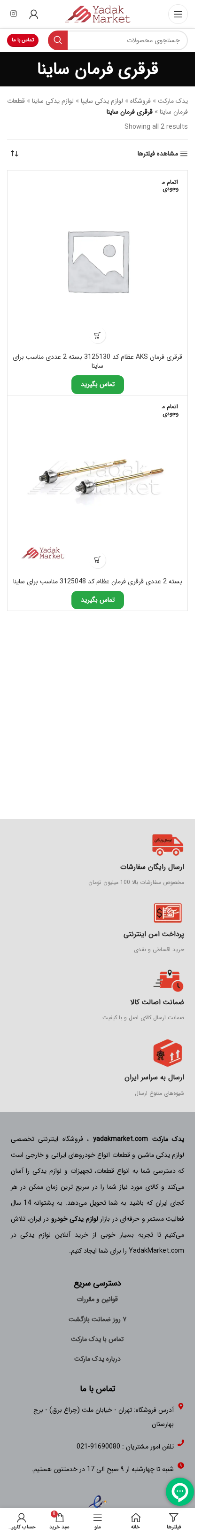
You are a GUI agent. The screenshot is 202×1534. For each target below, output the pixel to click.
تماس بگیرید (98, 384)
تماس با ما (23, 40)
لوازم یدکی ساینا (53, 101)
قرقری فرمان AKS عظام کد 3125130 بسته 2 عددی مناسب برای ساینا (97, 362)
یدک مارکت (173, 101)
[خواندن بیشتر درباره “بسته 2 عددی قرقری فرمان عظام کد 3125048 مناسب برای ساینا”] (97, 560)
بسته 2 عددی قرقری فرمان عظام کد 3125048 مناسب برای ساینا (97, 581)
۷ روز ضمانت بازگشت (97, 1319)
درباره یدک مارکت (97, 1359)
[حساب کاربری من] (33, 14)
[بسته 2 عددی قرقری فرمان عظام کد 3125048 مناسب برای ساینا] (97, 485)
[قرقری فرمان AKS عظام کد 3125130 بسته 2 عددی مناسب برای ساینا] (97, 260)
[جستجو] (58, 40)
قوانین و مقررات (97, 1299)
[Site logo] (98, 13)
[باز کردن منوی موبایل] (178, 14)
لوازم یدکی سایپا (102, 101)
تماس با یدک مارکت (97, 1339)
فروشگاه (140, 101)
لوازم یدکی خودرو (74, 1219)
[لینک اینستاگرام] (13, 14)
